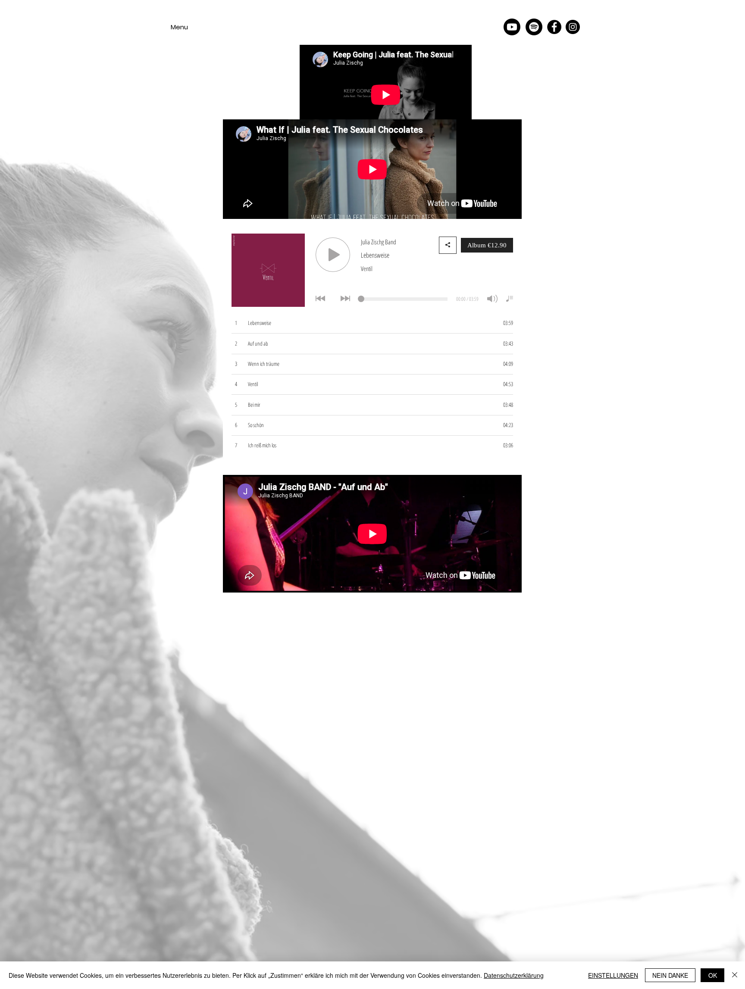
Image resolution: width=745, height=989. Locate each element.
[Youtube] (512, 27)
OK (712, 975)
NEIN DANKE (670, 975)
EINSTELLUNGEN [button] (613, 975)
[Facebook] (554, 27)
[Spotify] (534, 27)
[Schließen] (734, 975)
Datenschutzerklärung (514, 975)
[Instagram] (573, 27)
